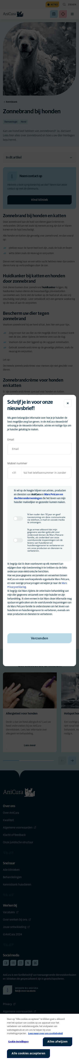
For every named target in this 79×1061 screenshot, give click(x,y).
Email (10, 439)
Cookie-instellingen (18, 1042)
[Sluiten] (68, 403)
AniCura (36, 494)
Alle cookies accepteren (28, 1053)
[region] (39, 1037)
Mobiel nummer (17, 463)
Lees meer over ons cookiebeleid (45, 1033)
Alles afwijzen (57, 1041)
